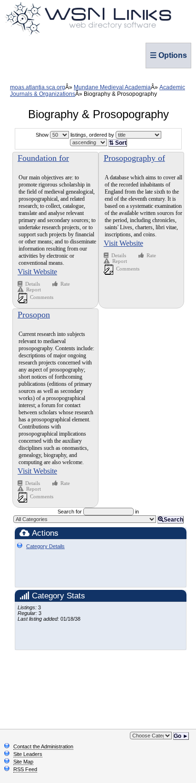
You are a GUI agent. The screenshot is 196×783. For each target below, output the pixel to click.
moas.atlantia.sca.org (37, 87)
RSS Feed (25, 769)
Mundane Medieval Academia (112, 87)
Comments (41, 297)
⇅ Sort (118, 143)
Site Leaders (27, 754)
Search (173, 519)
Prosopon (34, 314)
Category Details (45, 546)
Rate (65, 284)
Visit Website (37, 272)
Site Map (23, 761)
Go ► (181, 736)
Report (33, 289)
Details (33, 284)
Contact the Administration (43, 746)
